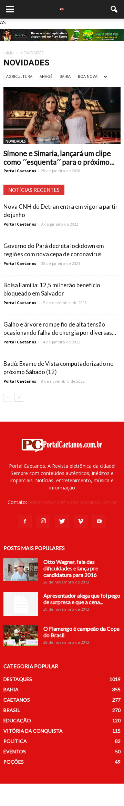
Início (8, 53)
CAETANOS (16, 700)
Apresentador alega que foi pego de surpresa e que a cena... (81, 598)
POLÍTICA (15, 741)
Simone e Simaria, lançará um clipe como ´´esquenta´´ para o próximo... (59, 157)
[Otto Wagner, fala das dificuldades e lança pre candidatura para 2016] (20, 569)
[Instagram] (43, 521)
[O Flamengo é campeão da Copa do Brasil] (20, 636)
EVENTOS (14, 751)
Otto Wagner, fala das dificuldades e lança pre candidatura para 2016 (70, 568)
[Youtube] (99, 521)
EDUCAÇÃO (17, 720)
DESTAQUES (17, 679)
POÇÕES (13, 762)
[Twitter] (62, 521)
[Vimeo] (80, 521)
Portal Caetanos (19, 170)
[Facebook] (25, 521)
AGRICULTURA (19, 76)
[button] (114, 9)
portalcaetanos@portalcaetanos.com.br (72, 502)
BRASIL (11, 710)
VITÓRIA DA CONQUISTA (33, 731)
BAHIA (65, 76)
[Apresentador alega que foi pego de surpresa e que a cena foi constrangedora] (20, 604)
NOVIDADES (16, 141)
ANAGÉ (46, 76)
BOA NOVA (87, 76)
